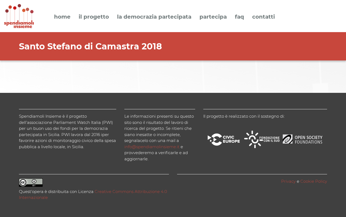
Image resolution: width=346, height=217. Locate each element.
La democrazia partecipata (154, 17)
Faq (239, 17)
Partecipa (213, 17)
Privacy (288, 181)
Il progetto (94, 17)
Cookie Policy (313, 181)
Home (62, 17)
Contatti (263, 17)
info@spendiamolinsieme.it (151, 146)
